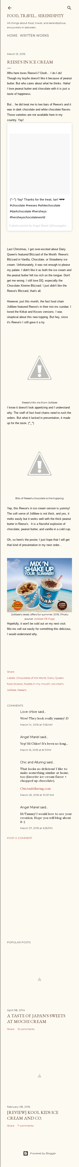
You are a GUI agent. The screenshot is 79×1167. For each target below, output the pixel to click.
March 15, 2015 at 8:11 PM (35, 750)
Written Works (34, 36)
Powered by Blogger (43, 1153)
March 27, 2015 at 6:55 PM (36, 828)
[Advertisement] (39, 890)
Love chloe (28, 712)
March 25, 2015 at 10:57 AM (37, 795)
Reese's (22, 690)
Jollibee (11, 690)
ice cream (58, 683)
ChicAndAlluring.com (35, 789)
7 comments (26, 1125)
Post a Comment (19, 838)
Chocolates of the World (31, 677)
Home (12, 36)
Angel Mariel (29, 737)
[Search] (69, 7)
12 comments (26, 1029)
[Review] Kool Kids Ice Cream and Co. (32, 1115)
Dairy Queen (55, 677)
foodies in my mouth (37, 683)
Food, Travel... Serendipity (35, 15)
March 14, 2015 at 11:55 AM (36, 724)
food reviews (15, 683)
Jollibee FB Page (44, 618)
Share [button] (10, 671)
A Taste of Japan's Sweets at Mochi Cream (36, 1018)
